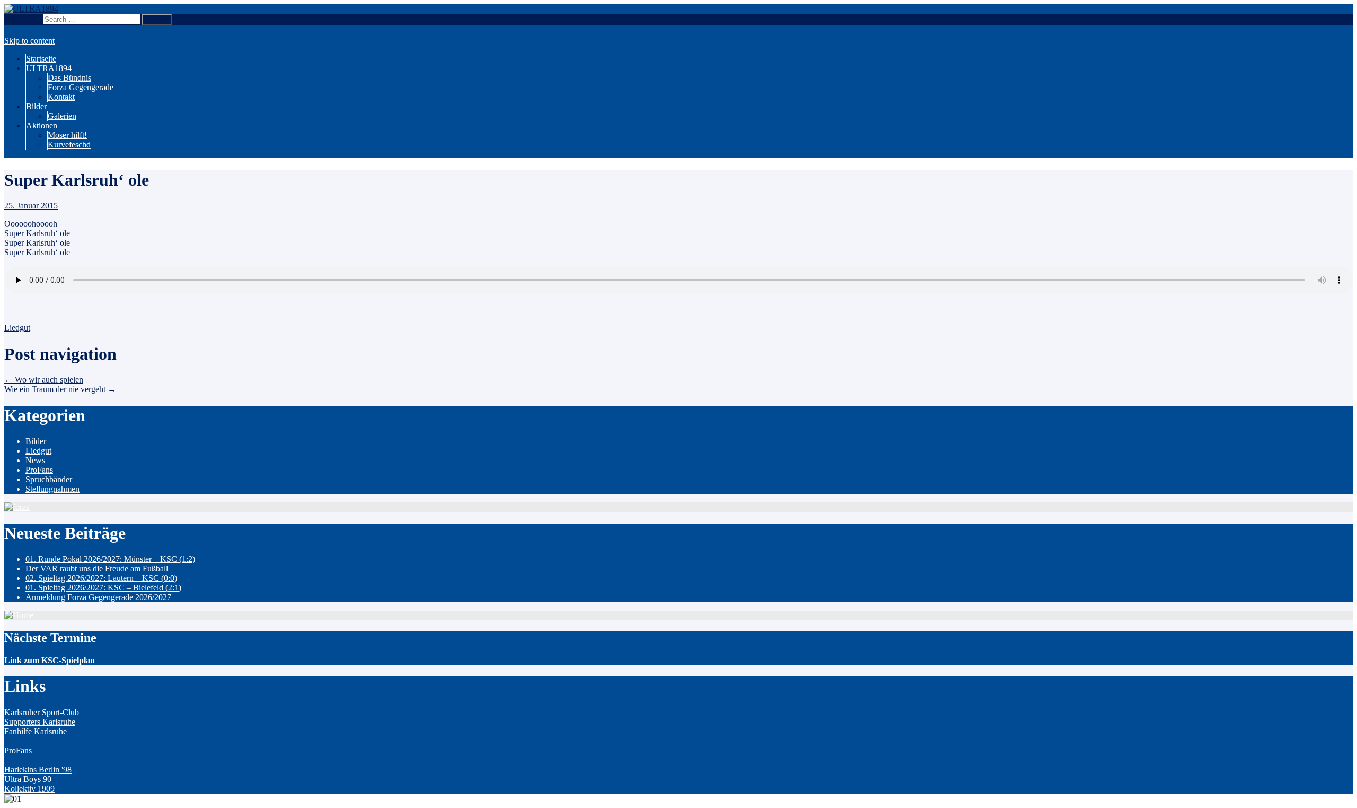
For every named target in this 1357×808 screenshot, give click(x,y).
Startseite (41, 58)
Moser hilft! (67, 135)
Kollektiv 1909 (29, 788)
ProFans (39, 469)
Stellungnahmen (52, 488)
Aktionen (41, 125)
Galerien (62, 115)
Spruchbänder (48, 479)
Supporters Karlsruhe (39, 721)
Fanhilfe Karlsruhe (35, 731)
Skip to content (29, 40)
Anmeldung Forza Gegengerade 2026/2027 (98, 597)
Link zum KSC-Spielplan (49, 660)
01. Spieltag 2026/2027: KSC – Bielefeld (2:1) (103, 587)
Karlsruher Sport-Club (41, 712)
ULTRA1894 (49, 68)
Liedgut (17, 327)
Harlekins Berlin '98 (38, 769)
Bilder (36, 106)
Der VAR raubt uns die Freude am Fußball (96, 568)
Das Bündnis (69, 77)
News (35, 460)
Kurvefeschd (69, 144)
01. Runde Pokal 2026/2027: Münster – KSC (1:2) (110, 558)
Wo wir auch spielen (43, 379)
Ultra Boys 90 (27, 779)
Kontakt (61, 96)
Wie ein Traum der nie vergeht (60, 389)
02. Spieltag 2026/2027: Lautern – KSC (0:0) (101, 578)
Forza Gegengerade (80, 87)
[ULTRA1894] (31, 8)
